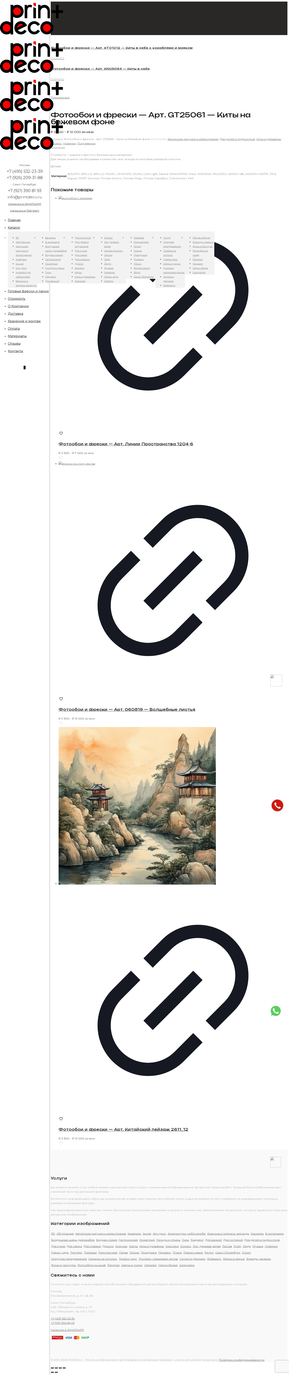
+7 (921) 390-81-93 (63, 1323)
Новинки (69, 143)
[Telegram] (275, 1166)
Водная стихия (106, 1240)
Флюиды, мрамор (258, 1259)
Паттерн (76, 1252)
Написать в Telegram (24, 210)
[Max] (276, 685)
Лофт (237, 1246)
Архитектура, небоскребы (187, 1233)
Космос (185, 1246)
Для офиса (74, 1246)
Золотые (121, 1246)
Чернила (150, 1265)
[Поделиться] (56, 1368)
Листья (227, 1246)
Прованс (164, 1252)
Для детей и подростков (237, 139)
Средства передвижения (69, 1259)
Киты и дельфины (268, 139)
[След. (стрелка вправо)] (56, 1372)
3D (53, 1233)
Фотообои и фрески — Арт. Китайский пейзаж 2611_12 (123, 1129)
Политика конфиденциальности (241, 1360)
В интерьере (274, 1233)
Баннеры (257, 1233)
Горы (185, 1240)
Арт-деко (159, 1233)
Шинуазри (186, 1265)
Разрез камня (193, 1252)
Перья (123, 1252)
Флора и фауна (234, 1259)
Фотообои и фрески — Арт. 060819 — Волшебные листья (127, 709)
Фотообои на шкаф (91, 1265)
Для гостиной (233, 1240)
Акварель (134, 1233)
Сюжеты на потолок (102, 1259)
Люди (247, 1246)
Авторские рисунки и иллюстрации (193, 139)
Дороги (108, 1246)
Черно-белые (168, 1265)
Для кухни (58, 1246)
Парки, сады (60, 1252)
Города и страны (168, 1240)
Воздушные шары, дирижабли (73, 1240)
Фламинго (214, 1259)
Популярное (86, 143)
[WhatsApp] (275, 1015)
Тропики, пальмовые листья (158, 1259)
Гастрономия (128, 1240)
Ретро (209, 1252)
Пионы (134, 1252)
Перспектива (107, 1252)
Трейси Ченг (128, 1259)
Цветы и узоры (131, 1265)
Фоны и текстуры (63, 1265)
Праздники (149, 1252)
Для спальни (92, 1246)
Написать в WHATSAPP (24, 204)
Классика (172, 1246)
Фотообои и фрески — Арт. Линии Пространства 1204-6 (126, 444)
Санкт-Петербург (227, 1252)
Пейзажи (90, 1252)
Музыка (257, 1246)
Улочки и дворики (192, 1259)
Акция (147, 1233)
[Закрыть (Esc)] (52, 1368)
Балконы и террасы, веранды (228, 1233)
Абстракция (65, 1233)
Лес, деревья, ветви (207, 1246)
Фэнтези (113, 1265)
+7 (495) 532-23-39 (63, 1318)
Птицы (177, 1252)
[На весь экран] (60, 1368)
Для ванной (213, 1240)
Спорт (246, 1252)
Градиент (197, 1240)
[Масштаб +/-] (64, 1368)
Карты (133, 1246)
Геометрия (147, 1240)
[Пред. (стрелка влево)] (52, 1372)
